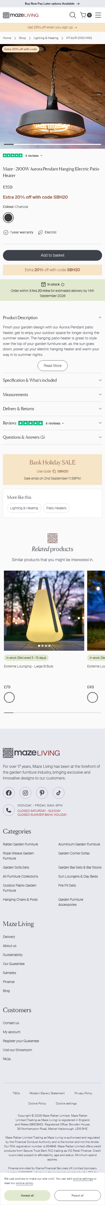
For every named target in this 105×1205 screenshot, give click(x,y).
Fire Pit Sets (67, 885)
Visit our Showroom (17, 1050)
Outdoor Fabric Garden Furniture (19, 888)
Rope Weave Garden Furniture (18, 856)
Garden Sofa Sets (16, 867)
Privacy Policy (83, 1093)
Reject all (78, 1195)
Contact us (11, 1023)
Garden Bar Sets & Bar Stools (80, 867)
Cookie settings (66, 1103)
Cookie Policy (37, 1103)
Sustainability (13, 955)
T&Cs (16, 1093)
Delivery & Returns (18, 408)
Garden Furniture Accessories (70, 902)
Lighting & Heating (46, 38)
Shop (22, 38)
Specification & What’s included (30, 380)
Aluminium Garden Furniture (79, 844)
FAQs (7, 1059)
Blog (6, 991)
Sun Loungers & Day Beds (78, 876)
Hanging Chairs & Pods (20, 899)
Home (7, 38)
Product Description (20, 317)
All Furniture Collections (20, 876)
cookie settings (83, 1179)
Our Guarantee (14, 964)
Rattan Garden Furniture (20, 844)
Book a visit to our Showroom (49, 4)
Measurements (15, 394)
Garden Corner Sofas (74, 853)
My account (11, 1032)
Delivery (9, 937)
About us (9, 946)
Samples (9, 973)
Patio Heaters (56, 508)
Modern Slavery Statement (47, 1093)
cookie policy (24, 1183)
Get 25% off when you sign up (50, 27)
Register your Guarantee (21, 1041)
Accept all (27, 1195)
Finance (9, 982)
